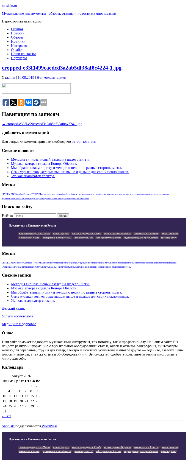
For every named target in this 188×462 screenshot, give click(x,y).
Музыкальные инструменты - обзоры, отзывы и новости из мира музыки (59, 13)
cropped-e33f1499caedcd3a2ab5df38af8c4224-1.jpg (62, 68)
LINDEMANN (8, 194)
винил (81, 194)
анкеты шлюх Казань (29, 237)
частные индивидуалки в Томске (34, 233)
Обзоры (17, 37)
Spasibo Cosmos (23, 194)
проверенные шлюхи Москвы (57, 237)
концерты (32, 198)
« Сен (6, 416)
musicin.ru (9, 6)
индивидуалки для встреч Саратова (141, 237)
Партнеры (19, 58)
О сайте (17, 50)
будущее (75, 194)
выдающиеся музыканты (96, 194)
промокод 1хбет (168, 237)
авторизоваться (84, 141)
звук (116, 194)
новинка (85, 198)
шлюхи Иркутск (61, 233)
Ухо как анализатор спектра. (33, 176)
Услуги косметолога (17, 316)
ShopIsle (8, 426)
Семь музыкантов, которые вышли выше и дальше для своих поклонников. (70, 172)
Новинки (18, 41)
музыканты (75, 198)
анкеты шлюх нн (170, 233)
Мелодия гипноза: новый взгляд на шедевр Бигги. (50, 159)
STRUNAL (36, 194)
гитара (111, 194)
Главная (17, 29)
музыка (40, 198)
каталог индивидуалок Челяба (86, 233)
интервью (123, 194)
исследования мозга (146, 194)
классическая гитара (18, 198)
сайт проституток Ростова (108, 237)
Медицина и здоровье (19, 324)
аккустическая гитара (51, 194)
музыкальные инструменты (57, 198)
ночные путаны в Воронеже (117, 233)
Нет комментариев (51, 77)
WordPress (49, 426)
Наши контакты (23, 54)
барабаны (66, 194)
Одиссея (45, 262)
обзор (121, 267)
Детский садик (14, 308)
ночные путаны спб (84, 237)
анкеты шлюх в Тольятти (146, 233)
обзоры (127, 267)
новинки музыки (97, 267)
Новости (18, 33)
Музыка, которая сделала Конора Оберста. (44, 163)
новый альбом (112, 267)
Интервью (19, 46)
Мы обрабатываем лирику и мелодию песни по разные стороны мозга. (66, 168)
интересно (132, 194)
